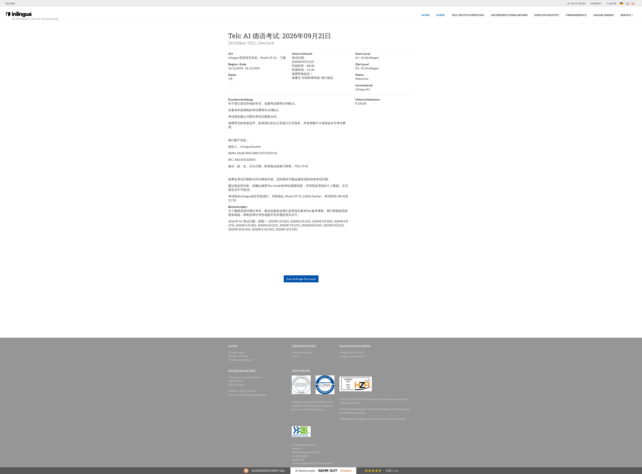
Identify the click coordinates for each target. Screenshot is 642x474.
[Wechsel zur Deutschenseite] (621, 3)
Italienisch (400, 418)
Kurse (442, 15)
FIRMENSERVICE (576, 15)
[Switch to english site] (627, 3)
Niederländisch (348, 418)
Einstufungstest (546, 15)
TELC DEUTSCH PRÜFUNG (468, 15)
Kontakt (596, 3)
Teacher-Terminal (238, 356)
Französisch (386, 418)
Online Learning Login (240, 359)
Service (625, 15)
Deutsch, (373, 418)
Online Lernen (603, 15)
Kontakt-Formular (302, 352)
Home (427, 15)
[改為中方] (633, 3)
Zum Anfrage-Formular (301, 279)
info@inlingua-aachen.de (252, 394)
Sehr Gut (327, 470)
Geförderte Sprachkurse (509, 15)
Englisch (362, 418)
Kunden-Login (236, 352)
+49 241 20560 (578, 3)
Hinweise (346, 470)
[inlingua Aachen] (18, 14)
